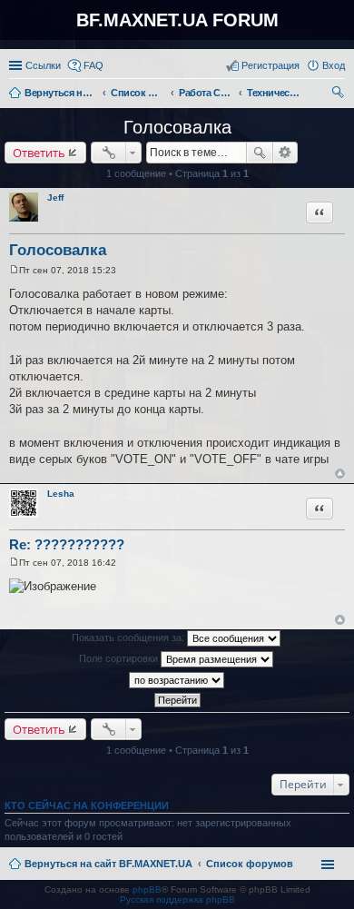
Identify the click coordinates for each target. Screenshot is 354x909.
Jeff (55, 198)
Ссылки (43, 65)
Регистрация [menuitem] (270, 65)
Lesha (60, 494)
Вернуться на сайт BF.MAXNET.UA (108, 863)
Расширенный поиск (285, 152)
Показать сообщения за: (129, 637)
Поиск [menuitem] (339, 94)
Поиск (259, 152)
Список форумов (249, 863)
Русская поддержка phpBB (177, 899)
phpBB (147, 889)
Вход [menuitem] (333, 65)
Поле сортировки (120, 658)
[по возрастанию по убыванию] (177, 680)
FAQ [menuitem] (93, 65)
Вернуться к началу (340, 474)
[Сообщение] (14, 270)
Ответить (39, 152)
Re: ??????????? (66, 544)
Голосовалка (177, 127)
